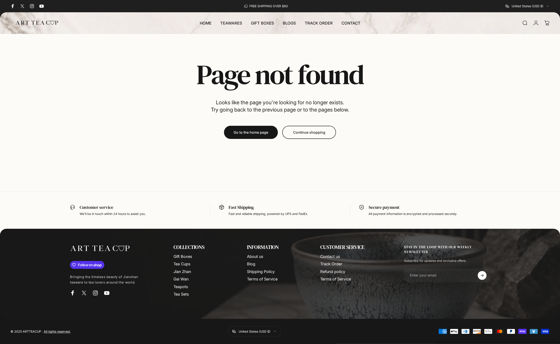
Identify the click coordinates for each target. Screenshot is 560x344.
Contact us (330, 256)
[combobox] (528, 6)
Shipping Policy (261, 271)
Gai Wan (181, 279)
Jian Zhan (182, 271)
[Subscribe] (482, 275)
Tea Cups (181, 264)
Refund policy (332, 271)
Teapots (180, 286)
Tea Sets (181, 294)
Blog (251, 264)
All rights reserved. (57, 331)
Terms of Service (262, 279)
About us (255, 256)
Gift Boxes (182, 256)
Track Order (331, 264)
